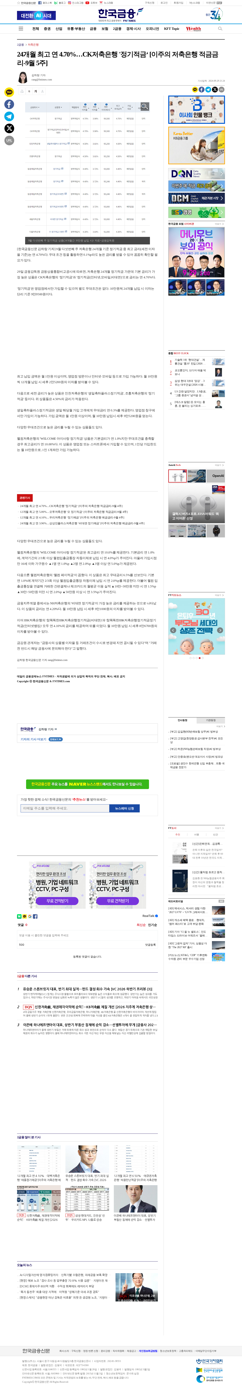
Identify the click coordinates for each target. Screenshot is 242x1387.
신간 (215, 834)
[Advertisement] (49, 331)
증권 (47, 29)
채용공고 (131, 1350)
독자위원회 (118, 1350)
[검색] (220, 28)
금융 (93, 29)
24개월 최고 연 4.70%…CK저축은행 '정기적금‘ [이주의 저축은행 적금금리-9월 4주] (71, 505)
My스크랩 (194, 2)
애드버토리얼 (175, 901)
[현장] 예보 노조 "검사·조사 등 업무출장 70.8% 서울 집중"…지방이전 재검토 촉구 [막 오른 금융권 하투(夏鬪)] (66, 1280)
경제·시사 (133, 29)
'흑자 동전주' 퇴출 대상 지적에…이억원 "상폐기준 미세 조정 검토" (59, 1292)
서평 (196, 834)
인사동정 (182, 720)
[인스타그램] (75, 2)
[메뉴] (21, 28)
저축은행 (33, 44)
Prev (173, 630)
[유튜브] (91, 2)
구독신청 (149, 2)
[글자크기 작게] (29, 91)
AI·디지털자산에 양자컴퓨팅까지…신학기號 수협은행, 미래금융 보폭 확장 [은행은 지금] (66, 1275)
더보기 (218, 224)
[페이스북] (45, 2)
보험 (105, 29)
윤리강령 (105, 1350)
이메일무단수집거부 (205, 1350)
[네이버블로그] (59, 2)
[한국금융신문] (26, 2)
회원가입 (178, 2)
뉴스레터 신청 (124, 808)
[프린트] (22, 91)
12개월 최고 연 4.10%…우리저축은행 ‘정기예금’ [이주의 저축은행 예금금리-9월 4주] (72, 517)
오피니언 (152, 29)
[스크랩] (42, 91)
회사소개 (64, 1350)
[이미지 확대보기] (145, 106)
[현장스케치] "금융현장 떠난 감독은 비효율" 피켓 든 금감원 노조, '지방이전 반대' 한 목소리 (66, 1297)
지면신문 (211, 2)
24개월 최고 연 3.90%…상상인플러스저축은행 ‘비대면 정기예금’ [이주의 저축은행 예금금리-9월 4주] (82, 523)
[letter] (106, 2)
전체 (35, 29)
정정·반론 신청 (90, 1350)
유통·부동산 (76, 29)
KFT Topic (171, 29)
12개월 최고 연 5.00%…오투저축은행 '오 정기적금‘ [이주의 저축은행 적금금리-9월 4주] (74, 511)
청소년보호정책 (168, 1350)
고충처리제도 (186, 1350)
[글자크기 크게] (35, 91)
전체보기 (55, 739)
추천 (177, 834)
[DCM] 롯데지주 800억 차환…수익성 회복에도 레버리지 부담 (57, 1286)
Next (220, 630)
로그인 (164, 2)
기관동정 (211, 720)
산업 (59, 29)
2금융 (117, 29)
